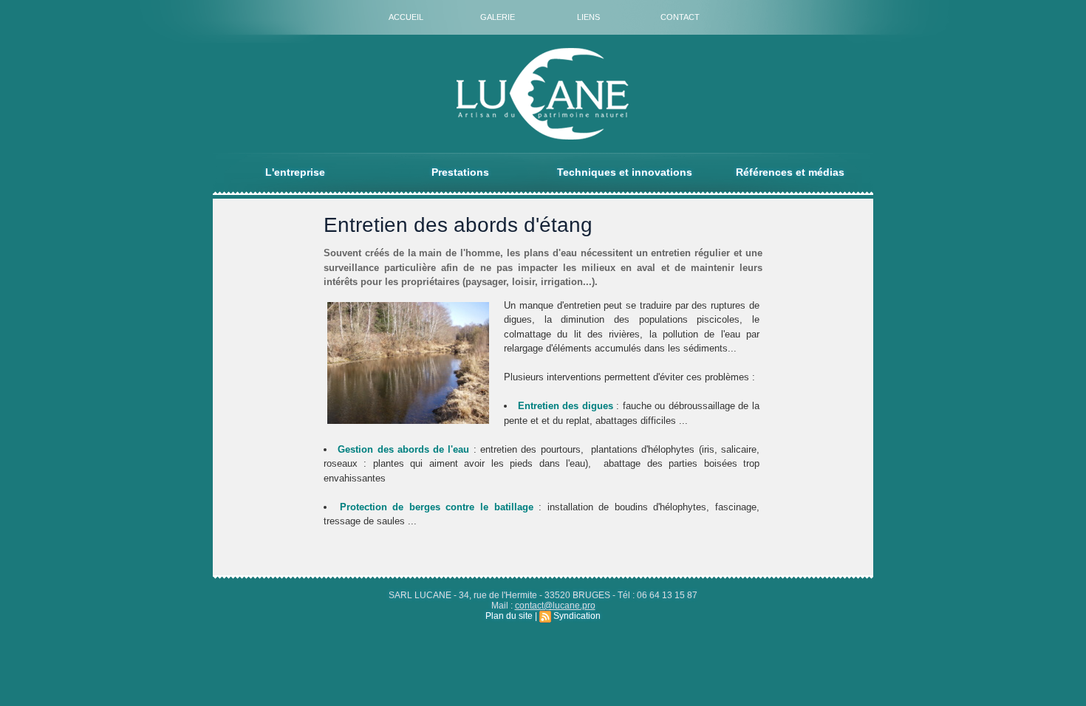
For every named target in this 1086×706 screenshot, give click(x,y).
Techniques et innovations (624, 172)
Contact (680, 17)
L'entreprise (295, 172)
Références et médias (790, 172)
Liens (588, 17)
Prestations (460, 172)
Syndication (577, 616)
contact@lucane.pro (555, 605)
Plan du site (509, 616)
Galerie (497, 17)
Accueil (406, 17)
